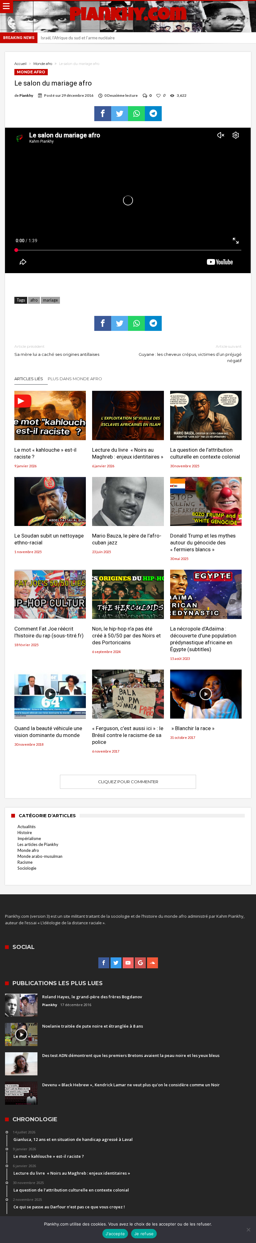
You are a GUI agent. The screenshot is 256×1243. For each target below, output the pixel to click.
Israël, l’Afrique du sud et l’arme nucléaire (78, 37)
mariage (50, 299)
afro (34, 299)
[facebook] (102, 113)
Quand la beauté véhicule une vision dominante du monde (48, 731)
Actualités (26, 826)
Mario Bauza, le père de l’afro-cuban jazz (126, 539)
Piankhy (26, 95)
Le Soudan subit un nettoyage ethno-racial (49, 539)
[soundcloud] (152, 963)
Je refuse (144, 1233)
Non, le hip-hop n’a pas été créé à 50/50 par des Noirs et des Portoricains (126, 636)
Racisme (24, 862)
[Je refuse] (248, 1229)
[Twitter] (116, 963)
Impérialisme (29, 838)
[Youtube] (128, 963)
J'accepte (115, 1233)
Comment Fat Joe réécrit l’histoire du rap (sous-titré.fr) (49, 632)
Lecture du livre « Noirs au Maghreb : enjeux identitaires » (127, 453)
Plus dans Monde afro (75, 378)
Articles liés (28, 378)
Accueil (20, 63)
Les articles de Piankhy (37, 844)
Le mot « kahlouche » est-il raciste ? (45, 453)
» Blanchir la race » (192, 728)
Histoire (24, 832)
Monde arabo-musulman (39, 856)
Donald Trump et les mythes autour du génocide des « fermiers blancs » (203, 543)
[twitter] (119, 113)
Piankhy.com (128, 16)
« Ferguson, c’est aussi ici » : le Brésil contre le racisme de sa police (127, 735)
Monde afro (42, 63)
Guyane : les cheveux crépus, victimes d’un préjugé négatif (190, 353)
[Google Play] (140, 963)
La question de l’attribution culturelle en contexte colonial (205, 453)
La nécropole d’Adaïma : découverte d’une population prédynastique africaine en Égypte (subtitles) (203, 639)
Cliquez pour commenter (128, 781)
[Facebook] (103, 963)
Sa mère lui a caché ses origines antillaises (56, 350)
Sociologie (26, 868)
